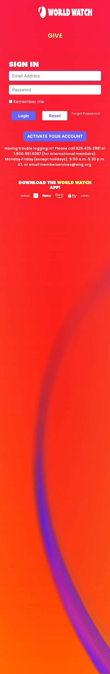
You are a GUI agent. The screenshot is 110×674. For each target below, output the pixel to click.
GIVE (55, 35)
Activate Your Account (55, 136)
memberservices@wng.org (65, 164)
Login (23, 115)
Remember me (28, 102)
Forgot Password (86, 113)
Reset (55, 115)
